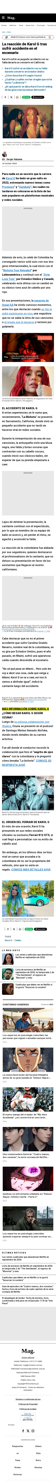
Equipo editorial (28, 1358)
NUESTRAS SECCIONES (28, 1440)
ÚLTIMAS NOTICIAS (14, 1253)
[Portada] (28, 1356)
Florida (3, 25)
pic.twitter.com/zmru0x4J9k (36, 700)
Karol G (8, 940)
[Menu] (4, 18)
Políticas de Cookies (27, 1409)
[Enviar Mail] (3, 159)
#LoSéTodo (7, 629)
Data (38, 1453)
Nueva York (30, 25)
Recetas (38, 1467)
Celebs (18, 940)
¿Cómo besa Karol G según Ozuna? (23, 75)
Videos (38, 1446)
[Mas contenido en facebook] (23, 1431)
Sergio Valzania (14, 159)
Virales (17, 1467)
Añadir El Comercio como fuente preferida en (28, 37)
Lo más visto (11, 950)
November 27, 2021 (26, 701)
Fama (17, 1460)
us (17, 1453)
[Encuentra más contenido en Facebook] (5, 97)
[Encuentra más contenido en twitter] (11, 97)
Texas (21, 25)
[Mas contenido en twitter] (28, 1431)
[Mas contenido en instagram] (32, 1431)
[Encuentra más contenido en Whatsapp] (17, 97)
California (12, 25)
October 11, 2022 (43, 631)
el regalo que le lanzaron (19, 322)
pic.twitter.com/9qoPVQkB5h (23, 629)
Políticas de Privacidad (28, 1404)
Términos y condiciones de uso (28, 1399)
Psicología (41, 25)
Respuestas (17, 1446)
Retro (38, 1460)
